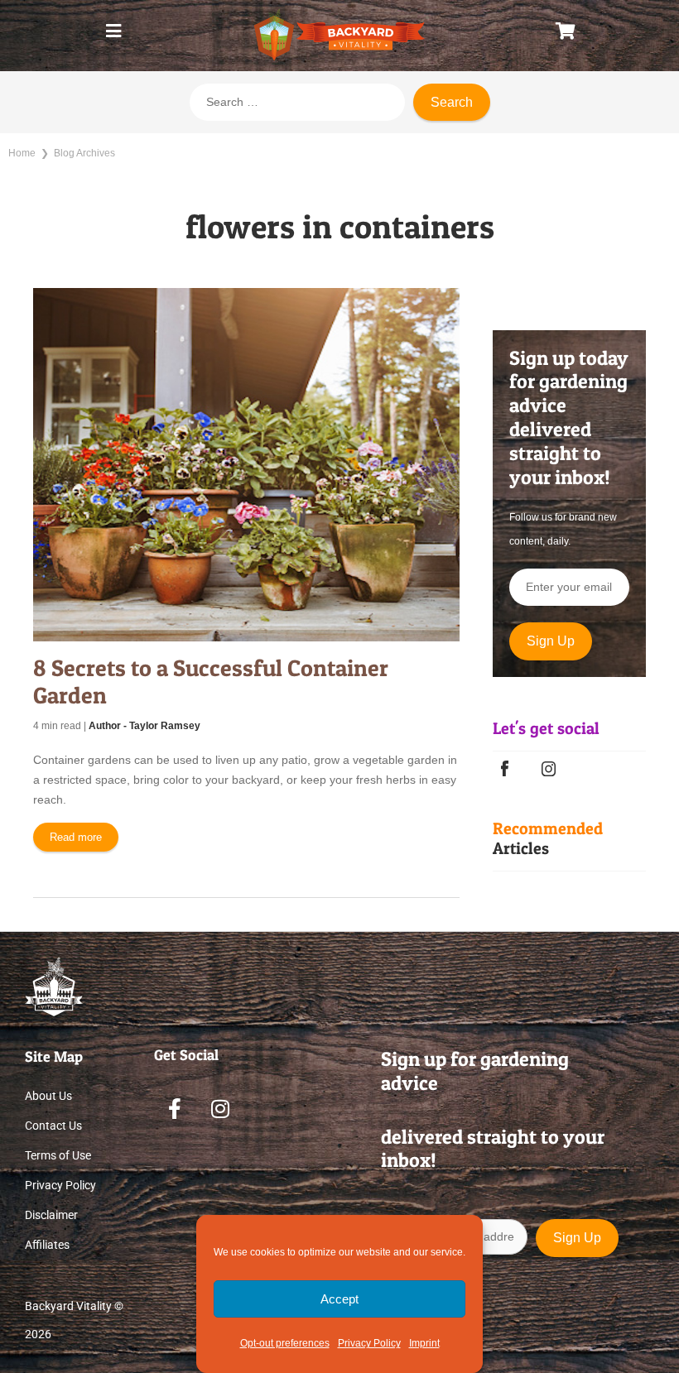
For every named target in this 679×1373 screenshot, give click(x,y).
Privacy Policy (369, 1343)
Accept (339, 1299)
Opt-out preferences (285, 1343)
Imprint (424, 1343)
